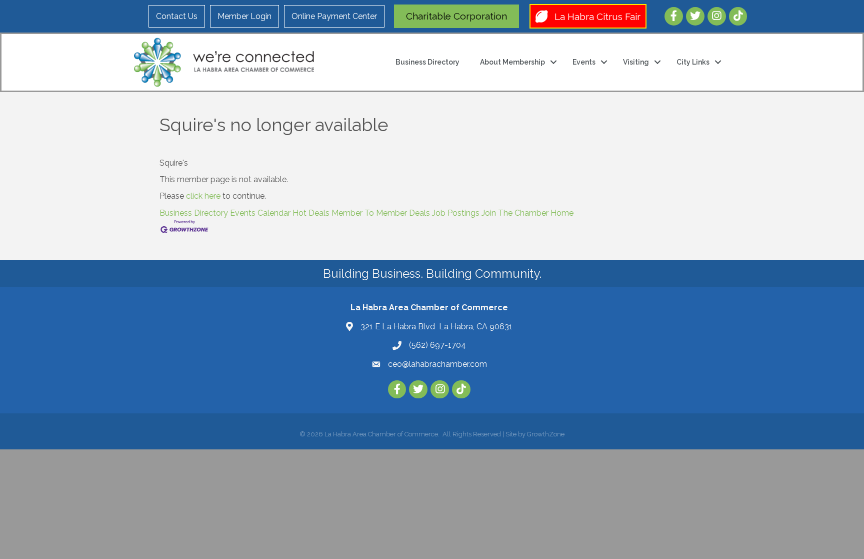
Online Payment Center (334, 16)
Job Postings (456, 213)
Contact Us (177, 16)
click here (203, 196)
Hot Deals (311, 213)
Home (562, 213)
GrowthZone (545, 434)
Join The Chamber (515, 213)
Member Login (245, 16)
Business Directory (428, 62)
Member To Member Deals (381, 213)
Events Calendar (260, 213)
